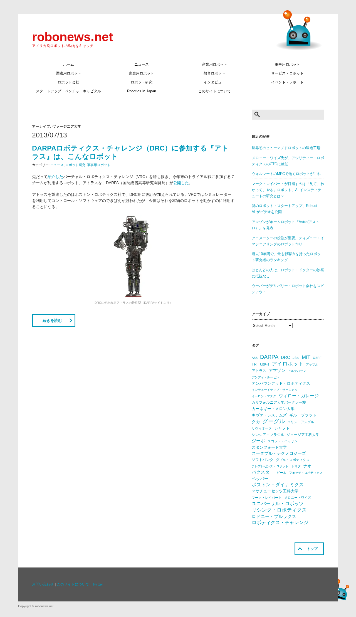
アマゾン (277, 370)
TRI (255, 364)
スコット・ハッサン (283, 441)
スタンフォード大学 (269, 447)
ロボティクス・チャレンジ (280, 522)
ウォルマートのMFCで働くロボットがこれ (286, 174)
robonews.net (72, 37)
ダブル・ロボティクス (292, 460)
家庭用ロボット (141, 73)
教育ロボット (214, 73)
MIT (306, 357)
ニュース (141, 64)
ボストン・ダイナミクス (278, 484)
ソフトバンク (262, 460)
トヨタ (296, 466)
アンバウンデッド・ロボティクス (281, 383)
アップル (312, 364)
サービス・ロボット (287, 73)
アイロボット (287, 364)
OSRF (317, 357)
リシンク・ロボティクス (279, 510)
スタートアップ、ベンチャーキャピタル (68, 91)
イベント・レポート (287, 82)
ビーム (281, 473)
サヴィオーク (262, 428)
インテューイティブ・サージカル (275, 389)
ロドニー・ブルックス (274, 516)
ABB (255, 357)
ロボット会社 (68, 82)
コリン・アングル (300, 422)
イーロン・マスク (264, 396)
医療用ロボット (68, 73)
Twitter (97, 584)
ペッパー (260, 479)
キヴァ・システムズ (269, 415)
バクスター (263, 472)
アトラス (259, 371)
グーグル (274, 421)
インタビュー (214, 82)
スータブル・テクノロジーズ (279, 453)
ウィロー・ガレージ (299, 395)
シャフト (282, 428)
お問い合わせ (43, 584)
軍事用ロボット (287, 64)
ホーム (68, 64)
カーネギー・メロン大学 (273, 409)
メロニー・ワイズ (297, 498)
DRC (285, 357)
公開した (181, 183)
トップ (312, 549)
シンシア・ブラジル (268, 435)
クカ (256, 421)
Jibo (296, 358)
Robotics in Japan (141, 91)
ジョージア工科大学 (303, 435)
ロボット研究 (141, 82)
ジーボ (258, 440)
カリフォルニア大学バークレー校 (279, 402)
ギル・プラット (303, 415)
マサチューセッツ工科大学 (275, 491)
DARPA (269, 357)
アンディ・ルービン (265, 377)
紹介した (55, 176)
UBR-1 (264, 364)
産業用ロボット (214, 64)
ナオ (307, 466)
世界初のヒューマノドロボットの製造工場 (286, 148)
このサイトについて (214, 91)
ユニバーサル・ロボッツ (278, 503)
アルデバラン (297, 370)
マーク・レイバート (267, 498)
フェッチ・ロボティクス (306, 472)
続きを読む (52, 320)
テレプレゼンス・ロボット (270, 466)
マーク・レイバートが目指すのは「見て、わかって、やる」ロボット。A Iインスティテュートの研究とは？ (288, 190)
